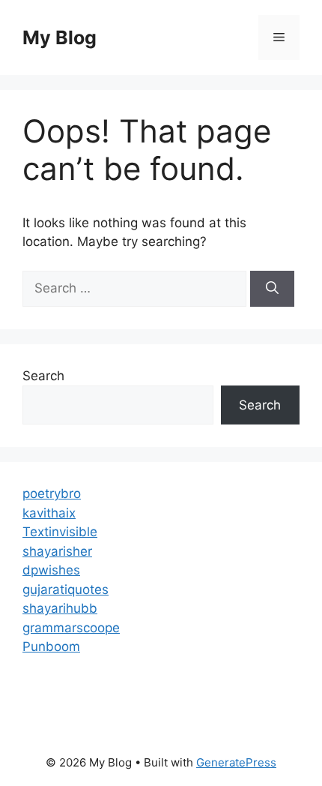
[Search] (272, 289)
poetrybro (51, 493)
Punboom (51, 646)
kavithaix (49, 513)
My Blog (59, 37)
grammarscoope (71, 627)
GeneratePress (236, 762)
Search (43, 375)
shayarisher (57, 551)
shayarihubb (59, 608)
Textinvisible (59, 531)
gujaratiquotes (65, 589)
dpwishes (51, 570)
